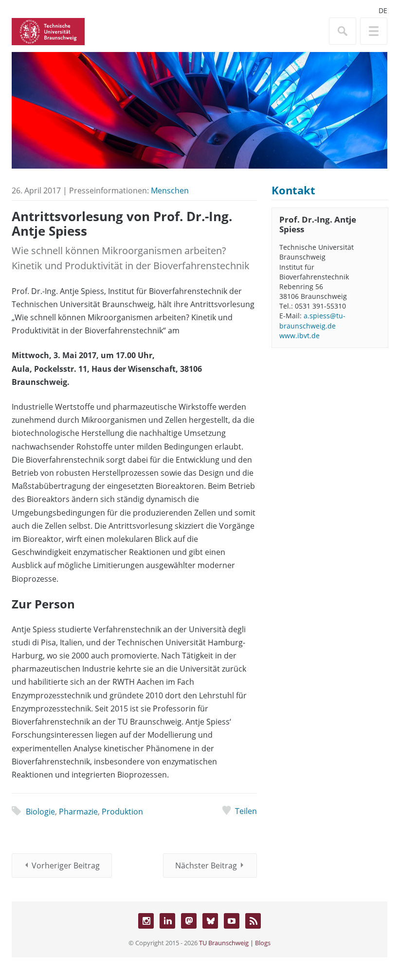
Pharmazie (78, 811)
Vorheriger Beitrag (66, 865)
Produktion (122, 811)
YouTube (231, 921)
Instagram (146, 921)
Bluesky (210, 921)
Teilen (246, 811)
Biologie (40, 811)
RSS (253, 921)
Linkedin (167, 921)
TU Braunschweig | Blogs (235, 942)
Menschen (170, 190)
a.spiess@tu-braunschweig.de (312, 320)
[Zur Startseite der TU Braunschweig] (48, 30)
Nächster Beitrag (206, 865)
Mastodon (189, 921)
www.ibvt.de (299, 335)
